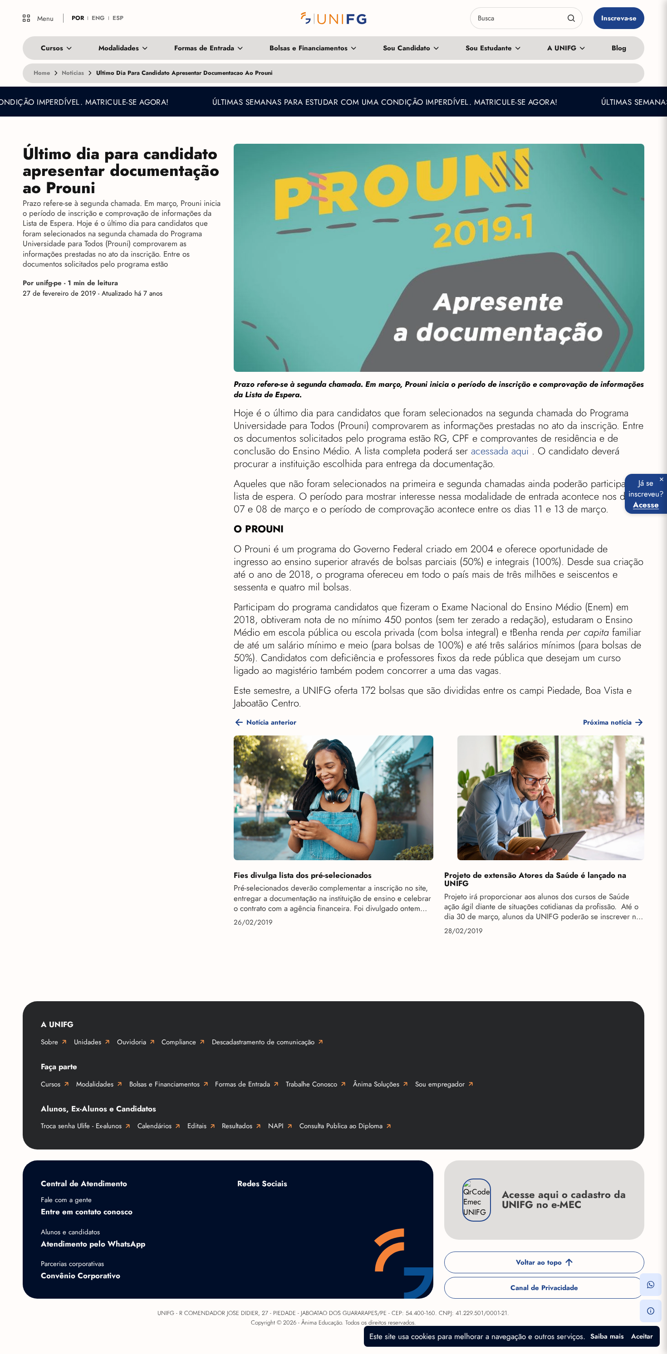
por (78, 18)
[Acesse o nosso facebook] (246, 1205)
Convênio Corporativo (80, 1276)
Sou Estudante (489, 48)
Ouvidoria (131, 1042)
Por (70, 283)
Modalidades (118, 48)
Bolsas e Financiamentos (309, 48)
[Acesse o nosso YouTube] (392, 1205)
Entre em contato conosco (86, 1212)
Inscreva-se (619, 18)
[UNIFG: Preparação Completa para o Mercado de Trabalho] (333, 18)
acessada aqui (501, 451)
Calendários (154, 1126)
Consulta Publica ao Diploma (341, 1126)
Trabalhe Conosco (311, 1084)
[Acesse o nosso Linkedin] (319, 1205)
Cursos (52, 48)
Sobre (49, 1042)
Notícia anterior (271, 722)
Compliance (179, 1042)
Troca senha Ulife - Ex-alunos (81, 1126)
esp (118, 18)
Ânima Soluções (376, 1084)
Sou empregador (440, 1084)
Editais (196, 1126)
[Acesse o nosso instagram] (283, 1205)
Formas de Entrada (204, 48)
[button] (651, 1284)
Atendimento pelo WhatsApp (93, 1244)
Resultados (237, 1126)
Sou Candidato (406, 48)
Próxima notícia (607, 722)
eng (98, 18)
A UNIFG (561, 48)
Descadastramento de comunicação (263, 1042)
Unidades (87, 1042)
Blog (619, 48)
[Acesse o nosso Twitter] (355, 1205)
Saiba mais (607, 1336)
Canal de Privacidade (544, 1288)
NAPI (276, 1126)
